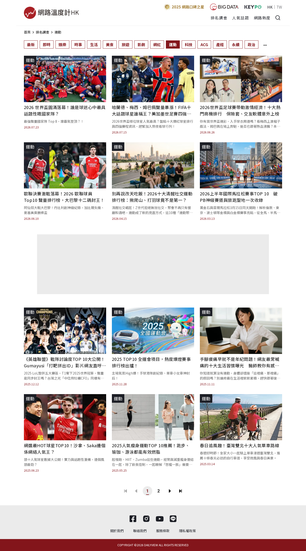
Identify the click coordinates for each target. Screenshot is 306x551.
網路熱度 (262, 18)
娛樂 (62, 44)
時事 (78, 44)
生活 (94, 44)
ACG (204, 44)
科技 (188, 44)
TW (279, 7)
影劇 (141, 44)
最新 (31, 44)
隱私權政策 (187, 530)
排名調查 (219, 18)
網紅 (157, 44)
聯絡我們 (140, 530)
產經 (220, 44)
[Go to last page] (180, 491)
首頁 (27, 32)
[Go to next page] (169, 491)
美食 (110, 44)
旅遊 (125, 44)
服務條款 (162, 530)
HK (270, 7)
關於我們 (117, 530)
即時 (46, 44)
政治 (251, 44)
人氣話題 (240, 18)
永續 (236, 44)
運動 (58, 32)
